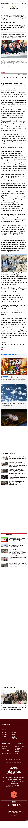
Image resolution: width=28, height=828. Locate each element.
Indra (16, 753)
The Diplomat (18, 755)
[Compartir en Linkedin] (22, 77)
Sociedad (14, 732)
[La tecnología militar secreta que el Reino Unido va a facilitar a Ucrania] (4, 477)
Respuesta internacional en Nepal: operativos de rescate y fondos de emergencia (17, 483)
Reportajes (4, 734)
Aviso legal (19, 762)
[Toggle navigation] (2, 7)
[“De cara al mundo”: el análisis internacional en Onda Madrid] (4, 458)
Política (14, 727)
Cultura (4, 732)
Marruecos (4, 730)
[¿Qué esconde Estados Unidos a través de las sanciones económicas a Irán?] (4, 539)
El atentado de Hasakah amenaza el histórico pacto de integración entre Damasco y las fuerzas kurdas (18, 464)
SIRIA (25, 3)
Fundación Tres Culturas (18, 749)
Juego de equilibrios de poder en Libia (13, 34)
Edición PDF (4, 746)
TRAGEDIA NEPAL (9, 3)
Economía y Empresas (4, 728)
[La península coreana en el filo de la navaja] (4, 559)
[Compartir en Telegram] (19, 77)
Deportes (14, 734)
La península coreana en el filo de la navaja (17, 558)
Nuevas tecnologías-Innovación (15, 737)
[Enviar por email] (4, 77)
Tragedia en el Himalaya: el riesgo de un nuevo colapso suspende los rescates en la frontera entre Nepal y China (17, 471)
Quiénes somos (9, 759)
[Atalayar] (14, 7)
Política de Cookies (18, 759)
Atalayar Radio (5, 750)
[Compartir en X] (13, 77)
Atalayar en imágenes (7, 755)
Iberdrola (17, 751)
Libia (2, 349)
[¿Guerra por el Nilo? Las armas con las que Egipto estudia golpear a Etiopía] (4, 545)
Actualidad (14, 730)
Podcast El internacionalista (6, 753)
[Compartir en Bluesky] (16, 77)
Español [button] (25, 1)
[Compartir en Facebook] (10, 77)
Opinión (4, 736)
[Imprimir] (7, 77)
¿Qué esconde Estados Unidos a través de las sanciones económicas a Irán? (17, 539)
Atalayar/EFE (4, 72)
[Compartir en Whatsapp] (25, 77)
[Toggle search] (26, 7)
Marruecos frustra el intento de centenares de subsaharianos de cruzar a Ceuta (18, 565)
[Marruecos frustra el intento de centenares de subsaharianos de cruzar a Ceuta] (4, 564)
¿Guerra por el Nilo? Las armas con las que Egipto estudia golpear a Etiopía (17, 545)
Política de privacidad (11, 762)
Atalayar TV (5, 748)
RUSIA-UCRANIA (20, 3)
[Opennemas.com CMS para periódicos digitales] (14, 813)
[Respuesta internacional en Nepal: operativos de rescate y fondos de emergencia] (4, 483)
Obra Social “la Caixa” (20, 746)
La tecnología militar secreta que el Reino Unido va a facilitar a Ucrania (18, 477)
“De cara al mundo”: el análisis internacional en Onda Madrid (17, 457)
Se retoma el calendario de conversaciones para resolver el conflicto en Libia (14, 37)
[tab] (6, 715)
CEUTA (15, 3)
